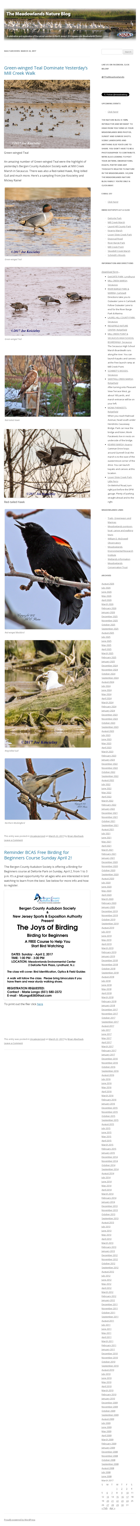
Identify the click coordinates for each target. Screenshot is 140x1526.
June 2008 (106, 1476)
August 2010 (108, 1369)
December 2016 (110, 1058)
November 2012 (110, 1259)
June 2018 (106, 985)
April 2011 (106, 1337)
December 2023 (110, 714)
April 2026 (106, 600)
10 (127, 1492)
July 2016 (106, 1079)
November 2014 (110, 1161)
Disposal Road (115, 238)
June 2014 (106, 1181)
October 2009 (108, 1410)
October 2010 (108, 1361)
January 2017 (108, 1054)
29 (117, 1505)
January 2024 (108, 710)
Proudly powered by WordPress (19, 1519)
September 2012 (110, 1267)
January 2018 (108, 1005)
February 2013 (109, 1247)
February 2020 (109, 903)
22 (117, 1500)
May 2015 (106, 1136)
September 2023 (110, 727)
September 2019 (110, 923)
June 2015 (106, 1132)
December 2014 (110, 1156)
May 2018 (106, 989)
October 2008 (108, 1460)
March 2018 (107, 997)
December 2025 (110, 616)
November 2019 (110, 915)
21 (112, 1500)
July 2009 (106, 1423)
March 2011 (107, 1341)
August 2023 (108, 731)
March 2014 (107, 1193)
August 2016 (108, 1075)
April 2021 (106, 845)
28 (112, 1505)
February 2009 (109, 1443)
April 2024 (106, 698)
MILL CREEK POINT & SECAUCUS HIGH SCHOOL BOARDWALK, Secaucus (121, 338)
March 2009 (107, 1439)
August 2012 (108, 1271)
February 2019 (109, 952)
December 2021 (110, 813)
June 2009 (106, 1427)
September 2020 (110, 874)
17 (127, 1496)
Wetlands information (119, 559)
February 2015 (109, 1148)
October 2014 (108, 1165)
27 (108, 1505)
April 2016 (106, 1091)
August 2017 (108, 1025)
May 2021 (106, 841)
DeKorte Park (115, 218)
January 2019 (108, 956)
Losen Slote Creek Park (120, 234)
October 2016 (108, 1066)
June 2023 (106, 739)
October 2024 (108, 673)
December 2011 (110, 1304)
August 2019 (108, 927)
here (40, 1004)
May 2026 (106, 596)
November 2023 (110, 718)
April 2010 (106, 1386)
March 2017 (107, 1046)
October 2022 (108, 772)
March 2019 (107, 948)
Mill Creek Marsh (116, 222)
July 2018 (106, 980)
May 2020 (106, 890)
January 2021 (108, 858)
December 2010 (110, 1353)
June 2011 (106, 1328)
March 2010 (107, 1390)
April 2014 (106, 1189)
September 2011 (110, 1316)
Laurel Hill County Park (119, 226)
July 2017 (106, 1030)
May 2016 (106, 1087)
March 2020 (107, 899)
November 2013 (110, 1210)
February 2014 (109, 1197)
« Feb (105, 1508)
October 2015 (108, 1116)
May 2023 (106, 743)
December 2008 (110, 1451)
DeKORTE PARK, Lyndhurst (121, 276)
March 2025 (107, 653)
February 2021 (109, 853)
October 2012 (108, 1263)
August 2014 (108, 1173)
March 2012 (107, 1292)
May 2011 (106, 1333)
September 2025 (110, 628)
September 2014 (110, 1169)
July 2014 (106, 1177)
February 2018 (109, 1001)
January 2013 (108, 1251)
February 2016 (109, 1099)
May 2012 (106, 1283)
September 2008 (110, 1464)
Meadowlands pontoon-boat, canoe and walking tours (120, 530)
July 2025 (106, 636)
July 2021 (106, 833)
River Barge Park (116, 242)
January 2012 (108, 1300)
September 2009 (110, 1414)
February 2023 (109, 755)
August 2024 (108, 681)
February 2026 (109, 608)
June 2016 (106, 1083)
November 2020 (110, 866)
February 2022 (109, 804)
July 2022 (106, 784)
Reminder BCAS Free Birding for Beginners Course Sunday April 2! (38, 855)
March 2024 (107, 702)
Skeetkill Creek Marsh (119, 251)
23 (122, 1500)
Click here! (113, 111)
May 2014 (106, 1185)
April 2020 (106, 894)
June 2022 (106, 788)
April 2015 (106, 1140)
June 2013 (106, 1230)
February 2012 (109, 1296)
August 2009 (108, 1419)
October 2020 (108, 870)
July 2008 (106, 1472)
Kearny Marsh (115, 230)
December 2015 (110, 1107)
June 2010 (106, 1378)
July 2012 (106, 1275)
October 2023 (108, 722)
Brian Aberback (75, 836)
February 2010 (109, 1394)
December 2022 (110, 763)
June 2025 (106, 641)
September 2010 (110, 1365)
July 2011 (106, 1324)
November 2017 (110, 1013)
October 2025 (108, 624)
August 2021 (108, 829)
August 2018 (108, 976)
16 (122, 1496)
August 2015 (108, 1124)
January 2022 (108, 808)
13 (108, 1496)
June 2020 (106, 886)
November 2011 (110, 1308)
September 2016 (110, 1070)
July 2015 (106, 1128)
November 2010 (110, 1357)
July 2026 (106, 587)
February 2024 (109, 706)
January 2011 (108, 1349)
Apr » (112, 1508)
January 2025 (108, 661)
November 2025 (110, 620)
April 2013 (106, 1238)
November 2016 (110, 1062)
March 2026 (107, 604)
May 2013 (106, 1234)
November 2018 (110, 964)
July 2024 (106, 686)
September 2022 (110, 776)
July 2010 (106, 1374)
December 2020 (110, 862)
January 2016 (108, 1103)
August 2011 (108, 1320)
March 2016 (107, 1095)
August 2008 (108, 1468)
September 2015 (110, 1120)
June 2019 (106, 935)
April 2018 (106, 993)
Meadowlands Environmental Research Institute (120, 551)
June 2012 (106, 1279)
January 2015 (108, 1152)
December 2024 (110, 665)
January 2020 (108, 907)
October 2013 (108, 1214)
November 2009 (110, 1406)
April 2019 (106, 944)
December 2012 (110, 1255)
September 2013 (110, 1218)
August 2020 (108, 878)
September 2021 (110, 825)
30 (122, 1505)
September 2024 (110, 677)
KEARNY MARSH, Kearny (120, 444)
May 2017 (106, 1038)
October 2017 (108, 1017)
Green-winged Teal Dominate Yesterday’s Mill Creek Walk (46, 70)
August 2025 (108, 632)
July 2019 (106, 931)
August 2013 (108, 1222)
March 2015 (107, 1144)
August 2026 (108, 583)
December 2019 (110, 911)
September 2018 (110, 972)
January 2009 (108, 1447)
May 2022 (106, 792)
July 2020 (106, 882)
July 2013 (106, 1226)
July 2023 (106, 735)
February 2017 (109, 1050)
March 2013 (107, 1242)
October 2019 (108, 919)
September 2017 (110, 1021)
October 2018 (108, 968)
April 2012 (106, 1288)
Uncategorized (37, 836)
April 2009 (106, 1435)
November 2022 (110, 767)
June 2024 (106, 690)
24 (127, 1500)
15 (117, 1496)
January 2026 (108, 612)
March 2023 (107, 751)
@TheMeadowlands (113, 76)
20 (108, 1500)
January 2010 (108, 1398)
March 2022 (107, 800)
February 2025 (109, 657)
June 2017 (106, 1034)
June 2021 (106, 837)
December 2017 (110, 1009)
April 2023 (106, 747)
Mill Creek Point (116, 246)
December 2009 (110, 1402)
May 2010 (106, 1382)
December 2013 (110, 1206)
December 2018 (110, 960)
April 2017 (106, 1042)
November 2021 (110, 817)
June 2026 (106, 591)
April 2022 (106, 796)
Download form (110, 271)
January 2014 (108, 1202)
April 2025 (106, 649)
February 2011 (109, 1345)
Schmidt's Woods (116, 255)
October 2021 (108, 821)
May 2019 (106, 939)
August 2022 (108, 780)
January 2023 (108, 759)
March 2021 (107, 849)
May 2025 (106, 645)
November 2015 (110, 1111)
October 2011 (108, 1312)
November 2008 (110, 1455)
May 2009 (106, 1431)
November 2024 (110, 669)
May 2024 (106, 694)
